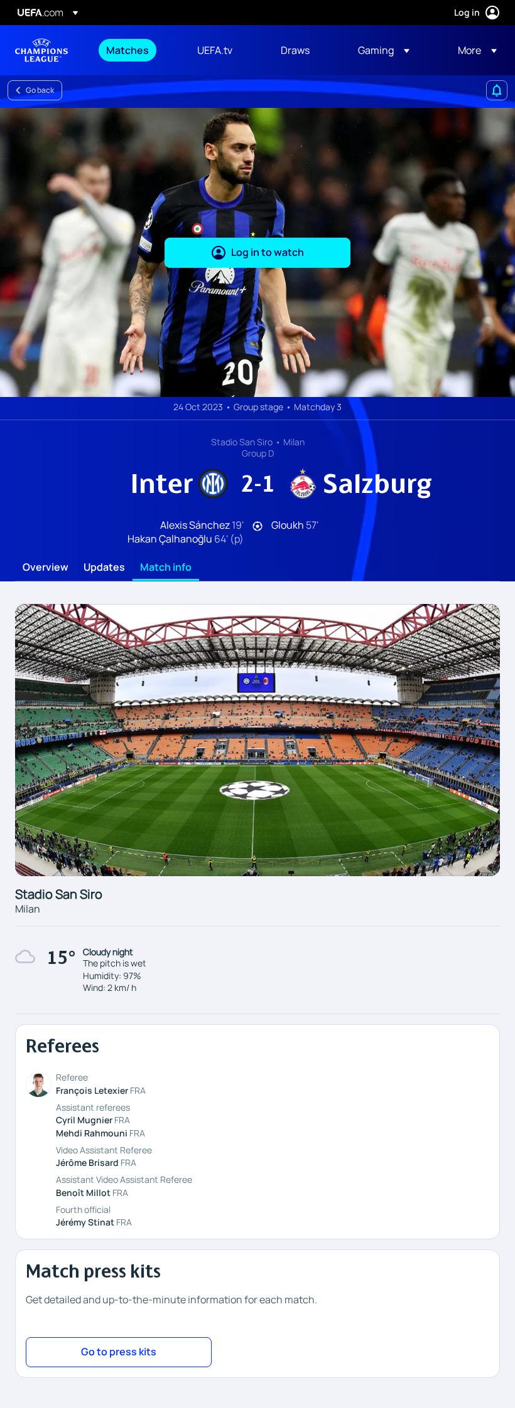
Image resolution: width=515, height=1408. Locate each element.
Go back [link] (40, 90)
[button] (384, 50)
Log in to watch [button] (267, 252)
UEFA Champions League (41, 50)
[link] (127, 50)
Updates (104, 567)
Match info (166, 567)
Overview (45, 567)
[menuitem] (136, 50)
